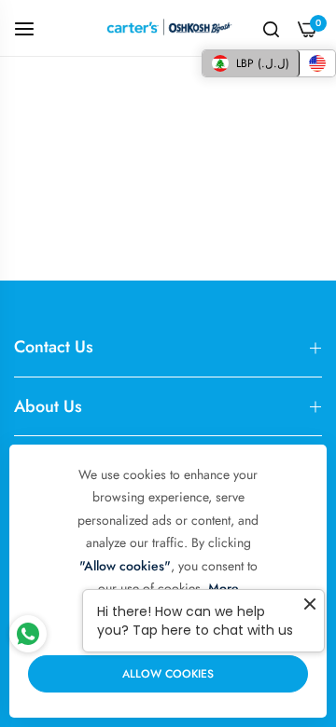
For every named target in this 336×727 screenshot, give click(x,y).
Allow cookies (168, 673)
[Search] (271, 28)
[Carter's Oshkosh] (168, 28)
